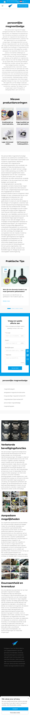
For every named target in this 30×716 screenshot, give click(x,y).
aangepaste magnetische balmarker (14, 392)
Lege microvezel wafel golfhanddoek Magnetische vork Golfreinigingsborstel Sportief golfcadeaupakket (7, 143)
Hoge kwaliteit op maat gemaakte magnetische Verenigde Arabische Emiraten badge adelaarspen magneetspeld (22, 123)
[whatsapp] (28, 351)
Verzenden (15, 368)
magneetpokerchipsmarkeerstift (13, 399)
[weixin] (28, 355)
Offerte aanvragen (22, 5)
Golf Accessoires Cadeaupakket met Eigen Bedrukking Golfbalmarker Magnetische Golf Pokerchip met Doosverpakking (22, 143)
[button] (9, 308)
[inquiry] (28, 359)
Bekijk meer (6, 301)
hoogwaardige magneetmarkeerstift (14, 396)
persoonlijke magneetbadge (12, 403)
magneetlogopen (9, 406)
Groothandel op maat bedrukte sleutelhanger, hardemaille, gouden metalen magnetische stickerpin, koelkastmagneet (7, 123)
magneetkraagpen (9, 389)
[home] (10, 6)
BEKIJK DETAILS (7, 114)
